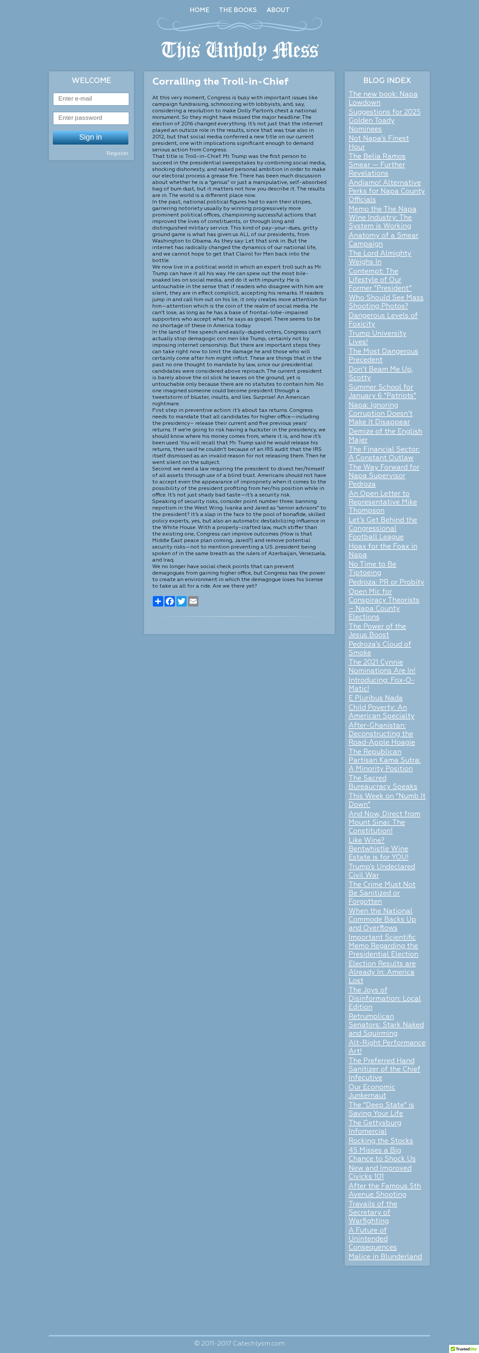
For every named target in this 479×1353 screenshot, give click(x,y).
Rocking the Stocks (381, 1141)
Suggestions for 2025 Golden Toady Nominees (385, 121)
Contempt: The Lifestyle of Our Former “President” (380, 280)
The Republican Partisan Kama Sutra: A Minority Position (385, 761)
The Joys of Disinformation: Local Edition (385, 999)
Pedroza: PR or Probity (386, 582)
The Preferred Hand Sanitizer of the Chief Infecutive (384, 1069)
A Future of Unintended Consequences (373, 1239)
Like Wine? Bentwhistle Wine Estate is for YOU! (379, 849)
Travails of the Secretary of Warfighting (373, 1213)
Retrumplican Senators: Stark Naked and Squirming (386, 1025)
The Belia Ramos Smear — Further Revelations (377, 165)
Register (117, 153)
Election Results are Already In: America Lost (382, 972)
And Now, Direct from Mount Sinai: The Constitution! (384, 823)
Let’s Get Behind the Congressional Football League (383, 529)
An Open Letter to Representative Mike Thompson (383, 502)
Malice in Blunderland (385, 1257)
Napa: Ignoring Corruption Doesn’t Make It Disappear (381, 414)
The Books (238, 10)
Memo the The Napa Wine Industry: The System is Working (382, 218)
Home (199, 10)
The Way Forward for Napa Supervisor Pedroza (384, 476)
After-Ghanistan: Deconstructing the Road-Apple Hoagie (382, 734)
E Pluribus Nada (376, 698)
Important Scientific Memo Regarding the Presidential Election (383, 946)
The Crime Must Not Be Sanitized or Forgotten (382, 893)
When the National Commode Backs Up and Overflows (382, 920)
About (278, 10)
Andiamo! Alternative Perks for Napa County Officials (387, 191)
